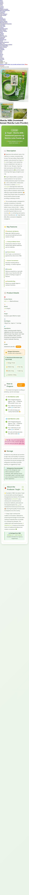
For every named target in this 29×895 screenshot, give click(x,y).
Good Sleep (2, 25)
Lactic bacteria (3, 15)
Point (1, 51)
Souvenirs (2, 59)
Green (1, 60)
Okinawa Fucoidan (4, 9)
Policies (1, 3)
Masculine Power (3, 22)
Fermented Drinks (4, 28)
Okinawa (2, 48)
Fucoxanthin (2, 11)
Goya (1, 53)
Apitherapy (2, 12)
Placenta (2, 34)
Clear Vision (2, 26)
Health (1, 40)
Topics (1, 4)
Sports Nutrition (3, 47)
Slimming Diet (3, 39)
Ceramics (2, 58)
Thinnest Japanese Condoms (6, 44)
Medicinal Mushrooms (5, 10)
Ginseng (2, 27)
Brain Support (3, 29)
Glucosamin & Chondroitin (6, 23)
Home (1, 0)
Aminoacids (2, 37)
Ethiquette (2, 38)
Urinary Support (3, 31)
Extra (1, 56)
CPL (1, 16)
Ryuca (1, 50)
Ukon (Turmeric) (3, 14)
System (1, 1)
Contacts (2, 6)
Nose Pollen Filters (4, 45)
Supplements (2, 18)
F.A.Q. (1, 5)
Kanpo (1, 17)
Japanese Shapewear (4, 42)
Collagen (2, 33)
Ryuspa (1, 54)
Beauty (1, 32)
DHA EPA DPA (3, 36)
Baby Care (2, 43)
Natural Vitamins (3, 21)
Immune (2, 7)
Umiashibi (2, 49)
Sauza (1, 55)
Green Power (3, 20)
